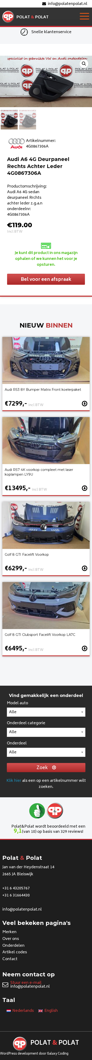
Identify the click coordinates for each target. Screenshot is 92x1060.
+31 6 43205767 (16, 888)
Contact (9, 959)
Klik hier (13, 781)
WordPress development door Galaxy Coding (34, 1054)
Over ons (10, 939)
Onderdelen (13, 946)
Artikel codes (14, 952)
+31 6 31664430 (16, 895)
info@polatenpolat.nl (67, 4)
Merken (9, 932)
